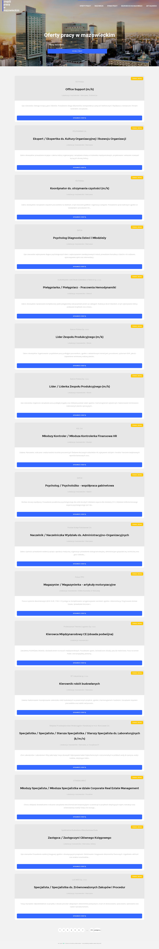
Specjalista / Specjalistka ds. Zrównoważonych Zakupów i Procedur (79, 887)
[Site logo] (8, 6)
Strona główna (75, 30)
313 (92, 930)
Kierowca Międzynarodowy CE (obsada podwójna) (79, 634)
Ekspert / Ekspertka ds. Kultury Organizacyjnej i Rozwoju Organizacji (79, 139)
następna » (97, 930)
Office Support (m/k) (79, 89)
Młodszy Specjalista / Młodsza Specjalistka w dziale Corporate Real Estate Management (79, 788)
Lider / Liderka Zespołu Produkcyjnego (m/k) (79, 386)
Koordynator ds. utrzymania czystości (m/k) (79, 188)
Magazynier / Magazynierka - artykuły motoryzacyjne (79, 584)
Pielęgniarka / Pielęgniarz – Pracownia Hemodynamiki (79, 287)
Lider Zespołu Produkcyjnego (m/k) (79, 337)
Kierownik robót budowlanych (79, 683)
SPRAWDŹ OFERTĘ (79, 118)
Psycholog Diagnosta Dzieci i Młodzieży (79, 238)
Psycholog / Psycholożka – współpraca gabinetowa (79, 485)
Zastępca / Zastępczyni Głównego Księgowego (79, 837)
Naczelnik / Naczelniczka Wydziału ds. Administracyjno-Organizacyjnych (79, 535)
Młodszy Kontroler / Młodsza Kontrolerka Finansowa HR (79, 436)
